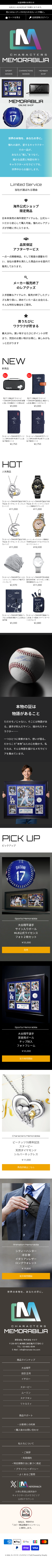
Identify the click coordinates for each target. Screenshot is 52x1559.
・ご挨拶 (26, 1452)
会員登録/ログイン (40, 17)
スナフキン (26, 1398)
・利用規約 (26, 1457)
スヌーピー (26, 1387)
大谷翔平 (26, 1367)
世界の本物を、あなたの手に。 (26, 1291)
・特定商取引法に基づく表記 (26, 1463)
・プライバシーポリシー (26, 1468)
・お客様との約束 (26, 1424)
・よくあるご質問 (26, 1474)
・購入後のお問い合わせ (26, 1429)
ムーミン (26, 1392)
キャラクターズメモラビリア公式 (22, 1555)
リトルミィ (26, 1403)
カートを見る (14, 17)
